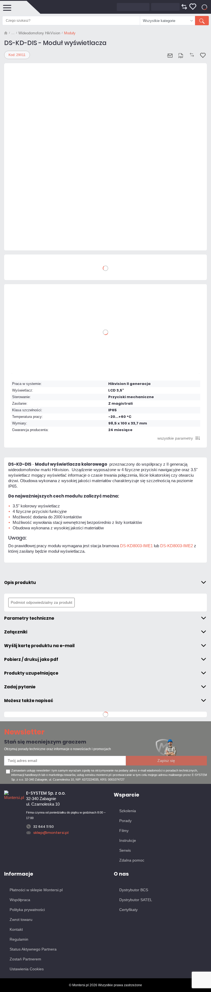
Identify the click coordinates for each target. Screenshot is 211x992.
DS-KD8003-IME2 (176, 545)
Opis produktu (20, 582)
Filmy (124, 830)
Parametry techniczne (29, 618)
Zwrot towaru (21, 919)
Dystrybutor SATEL (135, 900)
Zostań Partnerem (25, 959)
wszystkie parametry (175, 438)
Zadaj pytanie (19, 687)
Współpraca (20, 900)
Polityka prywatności (27, 909)
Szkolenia (127, 811)
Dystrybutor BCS (133, 890)
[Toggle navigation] (7, 7)
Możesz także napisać (28, 700)
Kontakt (16, 929)
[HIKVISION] (20, 239)
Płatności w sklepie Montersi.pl (36, 890)
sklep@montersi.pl (50, 832)
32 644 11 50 (43, 826)
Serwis (125, 850)
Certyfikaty (128, 909)
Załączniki (15, 632)
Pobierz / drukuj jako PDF (31, 659)
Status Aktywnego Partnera (33, 949)
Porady (125, 820)
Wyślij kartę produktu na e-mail (39, 646)
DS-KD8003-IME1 (136, 545)
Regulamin (19, 939)
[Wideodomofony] (13, 33)
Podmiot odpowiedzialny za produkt (41, 602)
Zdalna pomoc (131, 860)
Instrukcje (127, 840)
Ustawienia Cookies (27, 969)
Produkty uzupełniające (31, 673)
